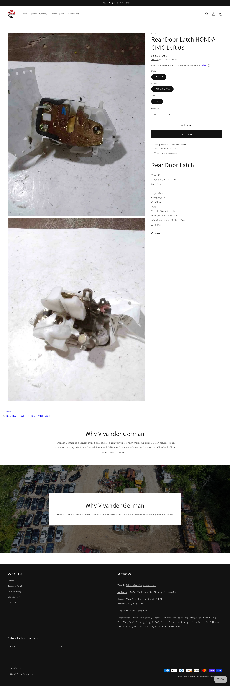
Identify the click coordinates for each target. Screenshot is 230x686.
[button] (206, 13)
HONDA (159, 77)
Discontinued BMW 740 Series (134, 618)
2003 (157, 101)
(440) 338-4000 (135, 604)
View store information (165, 153)
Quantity (155, 108)
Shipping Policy (15, 597)
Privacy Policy (14, 592)
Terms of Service (16, 586)
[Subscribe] (60, 646)
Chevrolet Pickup (162, 618)
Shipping (155, 59)
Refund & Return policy (19, 603)
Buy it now (187, 134)
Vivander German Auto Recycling (195, 676)
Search (11, 581)
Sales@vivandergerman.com (141, 585)
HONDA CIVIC (162, 89)
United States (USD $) (19, 674)
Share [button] (157, 233)
